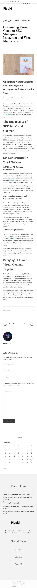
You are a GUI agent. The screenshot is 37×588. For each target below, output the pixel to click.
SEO (13, 238)
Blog (11, 20)
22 (27, 459)
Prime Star (20, 98)
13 (18, 456)
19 (14, 459)
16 (31, 456)
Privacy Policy (18, 550)
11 (9, 456)
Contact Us (18, 564)
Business (17, 20)
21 (23, 459)
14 (23, 456)
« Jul (4, 468)
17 (5, 459)
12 (14, 456)
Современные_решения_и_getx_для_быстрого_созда (18, 494)
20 (18, 459)
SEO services (13, 180)
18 (9, 459)
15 (27, 456)
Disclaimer (18, 557)
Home (5, 20)
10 (5, 456)
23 (31, 459)
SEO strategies (9, 114)
